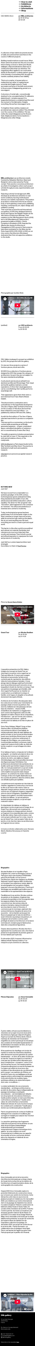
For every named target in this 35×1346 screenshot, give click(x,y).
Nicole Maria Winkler (15, 602)
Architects (26, 6)
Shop (23, 10)
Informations (27, 8)
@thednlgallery (6, 1337)
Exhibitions (26, 4)
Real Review (21, 546)
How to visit (26, 2)
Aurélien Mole (18, 293)
